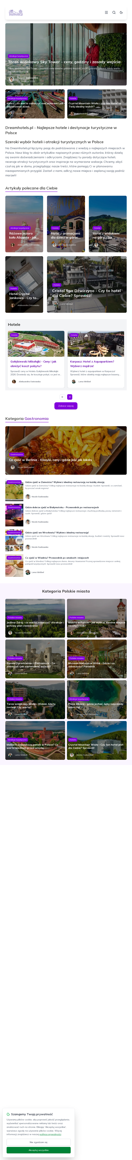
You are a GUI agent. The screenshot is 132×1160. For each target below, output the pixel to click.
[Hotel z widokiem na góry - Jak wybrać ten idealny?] (108, 224)
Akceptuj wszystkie (39, 1150)
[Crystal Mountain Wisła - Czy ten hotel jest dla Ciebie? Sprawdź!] (97, 740)
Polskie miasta (15, 617)
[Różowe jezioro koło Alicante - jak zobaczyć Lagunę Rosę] (24, 224)
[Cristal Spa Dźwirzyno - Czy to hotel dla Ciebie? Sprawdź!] (87, 284)
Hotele (73, 98)
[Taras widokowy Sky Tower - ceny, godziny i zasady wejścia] (66, 54)
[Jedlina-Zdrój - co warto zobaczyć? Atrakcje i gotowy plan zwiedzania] (35, 618)
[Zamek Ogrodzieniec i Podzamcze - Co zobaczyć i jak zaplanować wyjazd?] (35, 659)
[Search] (114, 12)
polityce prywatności (50, 1134)
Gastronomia (16, 454)
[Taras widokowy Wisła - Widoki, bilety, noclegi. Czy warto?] (35, 699)
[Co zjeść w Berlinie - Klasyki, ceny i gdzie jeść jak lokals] (66, 450)
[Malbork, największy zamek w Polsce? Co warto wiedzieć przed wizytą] (35, 740)
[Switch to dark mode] (121, 12)
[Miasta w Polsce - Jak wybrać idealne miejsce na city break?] (97, 618)
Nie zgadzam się (38, 1142)
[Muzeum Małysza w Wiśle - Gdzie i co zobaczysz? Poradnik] (97, 659)
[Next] (69, 397)
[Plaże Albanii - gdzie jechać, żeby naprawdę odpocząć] (97, 699)
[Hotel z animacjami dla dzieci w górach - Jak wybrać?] (66, 224)
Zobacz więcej (66, 405)
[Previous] (62, 397)
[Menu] (106, 12)
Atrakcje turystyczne (18, 56)
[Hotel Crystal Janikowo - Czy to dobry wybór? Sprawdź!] (24, 284)
